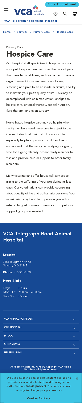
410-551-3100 (22, 272)
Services (22, 32)
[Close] (77, 378)
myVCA (8, 336)
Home (7, 32)
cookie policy (35, 386)
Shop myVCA (12, 344)
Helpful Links (13, 353)
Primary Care (41, 32)
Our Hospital (13, 327)
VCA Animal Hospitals (18, 319)
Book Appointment (62, 4)
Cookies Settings (38, 398)
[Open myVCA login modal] (56, 13)
